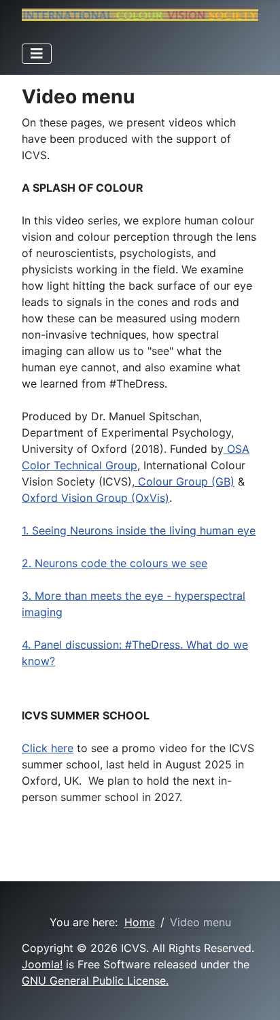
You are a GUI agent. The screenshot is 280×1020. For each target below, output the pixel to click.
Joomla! (42, 964)
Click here (47, 748)
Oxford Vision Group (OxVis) (95, 498)
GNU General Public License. (95, 980)
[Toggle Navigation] (37, 54)
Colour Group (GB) (184, 481)
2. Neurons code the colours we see (114, 563)
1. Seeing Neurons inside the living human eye (139, 530)
